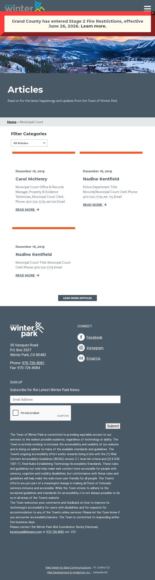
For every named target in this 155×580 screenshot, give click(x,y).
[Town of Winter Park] (27, 332)
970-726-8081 (33, 363)
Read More (26, 209)
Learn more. (94, 26)
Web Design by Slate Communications (68, 567)
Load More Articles (77, 298)
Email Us (94, 358)
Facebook (94, 337)
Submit (113, 426)
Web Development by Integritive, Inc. (69, 572)
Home (11, 121)
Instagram (95, 348)
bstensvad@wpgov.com (26, 532)
